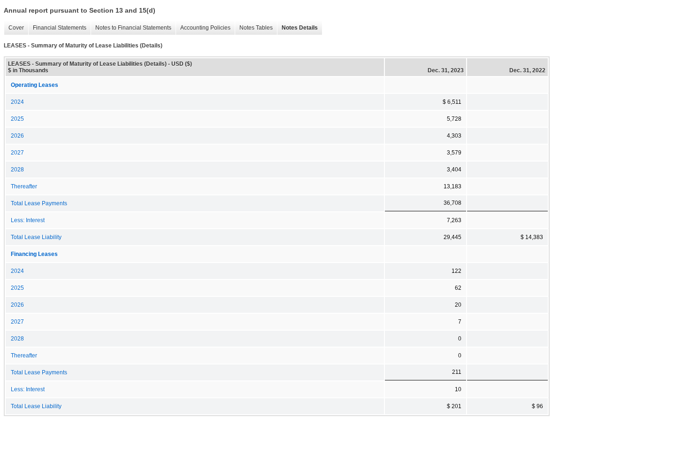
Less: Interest (28, 220)
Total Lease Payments (39, 203)
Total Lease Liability (36, 237)
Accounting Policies (203, 27)
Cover (14, 27)
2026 (17, 136)
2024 (17, 102)
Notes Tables (254, 27)
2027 (17, 152)
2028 (17, 169)
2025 (17, 119)
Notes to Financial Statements (131, 27)
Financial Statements (57, 27)
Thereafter (24, 186)
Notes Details (297, 27)
